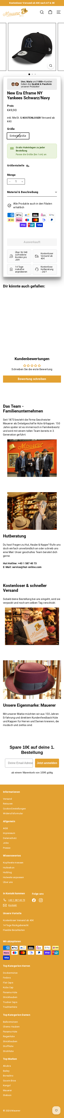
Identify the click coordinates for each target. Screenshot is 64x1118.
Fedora (7, 977)
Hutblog (7, 872)
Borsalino (8, 1075)
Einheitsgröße (19, 136)
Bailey (6, 1071)
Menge (11, 174)
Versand (7, 799)
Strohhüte (8, 1051)
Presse (6, 848)
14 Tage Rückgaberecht (15, 925)
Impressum (9, 833)
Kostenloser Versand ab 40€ (18, 920)
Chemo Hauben (11, 1026)
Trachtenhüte (10, 1007)
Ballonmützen (10, 1022)
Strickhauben (10, 997)
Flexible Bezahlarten (14, 930)
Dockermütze (10, 973)
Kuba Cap (8, 987)
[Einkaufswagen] (50, 12)
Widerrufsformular (13, 813)
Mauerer (7, 1090)
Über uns (8, 882)
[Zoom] (50, 65)
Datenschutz (10, 838)
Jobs (6, 843)
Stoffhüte (8, 1046)
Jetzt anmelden (47, 763)
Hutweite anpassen (13, 877)
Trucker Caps (10, 1002)
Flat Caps (8, 982)
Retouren (8, 803)
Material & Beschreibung (22, 192)
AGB (5, 828)
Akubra (7, 1066)
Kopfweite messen (13, 862)
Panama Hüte (10, 992)
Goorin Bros (9, 1080)
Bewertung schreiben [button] (32, 379)
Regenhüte (9, 1036)
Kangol (7, 1085)
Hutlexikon (9, 867)
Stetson (7, 1095)
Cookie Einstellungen (14, 808)
